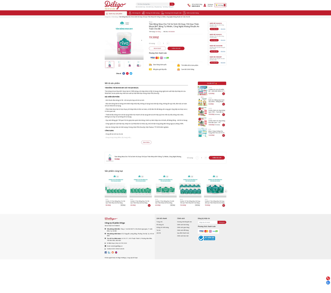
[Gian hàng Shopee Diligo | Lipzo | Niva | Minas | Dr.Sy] (113, 252)
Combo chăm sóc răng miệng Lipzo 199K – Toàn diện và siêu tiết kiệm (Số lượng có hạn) (216, 112)
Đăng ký (222, 222)
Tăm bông (165, 7)
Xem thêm (146, 142)
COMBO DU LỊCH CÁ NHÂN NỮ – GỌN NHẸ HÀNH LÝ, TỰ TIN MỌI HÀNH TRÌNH (216, 91)
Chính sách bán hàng (183, 224)
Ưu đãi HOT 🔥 (212, 83)
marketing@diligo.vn (116, 246)
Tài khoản (210, 4)
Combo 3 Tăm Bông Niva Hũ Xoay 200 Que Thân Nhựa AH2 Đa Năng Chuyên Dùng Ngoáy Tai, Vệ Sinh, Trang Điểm (214, 203)
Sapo (136, 257)
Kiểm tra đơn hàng (193, 13)
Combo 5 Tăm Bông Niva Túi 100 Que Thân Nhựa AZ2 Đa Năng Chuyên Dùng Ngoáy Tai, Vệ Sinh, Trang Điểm (139, 203)
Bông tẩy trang (158, 7)
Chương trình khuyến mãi (173, 13)
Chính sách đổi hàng (183, 230)
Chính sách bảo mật (183, 236)
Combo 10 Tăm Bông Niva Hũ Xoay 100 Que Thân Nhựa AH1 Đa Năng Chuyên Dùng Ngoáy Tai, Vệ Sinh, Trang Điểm (190, 203)
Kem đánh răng (149, 7)
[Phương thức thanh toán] (159, 58)
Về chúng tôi (136, 13)
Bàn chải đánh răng (140, 7)
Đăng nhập (210, 6)
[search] (172, 4)
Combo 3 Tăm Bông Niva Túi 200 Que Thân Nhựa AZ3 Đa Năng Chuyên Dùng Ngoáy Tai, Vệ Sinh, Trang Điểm (164, 203)
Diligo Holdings (121, 257)
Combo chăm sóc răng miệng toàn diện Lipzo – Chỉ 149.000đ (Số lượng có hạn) (216, 122)
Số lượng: (152, 43)
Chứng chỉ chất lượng (152, 13)
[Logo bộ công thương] (206, 238)
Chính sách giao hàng (183, 227)
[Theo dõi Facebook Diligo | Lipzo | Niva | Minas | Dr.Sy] (106, 252)
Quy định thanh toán (183, 233)
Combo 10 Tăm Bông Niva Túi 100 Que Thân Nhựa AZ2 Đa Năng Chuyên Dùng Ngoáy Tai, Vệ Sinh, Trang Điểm (115, 203)
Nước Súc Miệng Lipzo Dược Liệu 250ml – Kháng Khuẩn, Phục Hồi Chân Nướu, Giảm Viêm (216, 102)
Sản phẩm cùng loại (114, 171)
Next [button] (142, 40)
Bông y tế (171, 7)
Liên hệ (158, 233)
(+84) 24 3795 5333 (121, 243)
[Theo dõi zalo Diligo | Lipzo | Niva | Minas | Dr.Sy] (109, 252)
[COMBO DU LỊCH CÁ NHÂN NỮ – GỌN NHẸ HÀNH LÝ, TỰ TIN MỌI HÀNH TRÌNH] (202, 90)
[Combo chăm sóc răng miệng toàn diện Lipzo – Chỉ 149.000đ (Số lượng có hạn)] (202, 122)
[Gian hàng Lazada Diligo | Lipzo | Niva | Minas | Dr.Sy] (116, 252)
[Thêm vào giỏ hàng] (223, 93)
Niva (150, 22)
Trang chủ (159, 222)
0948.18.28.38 (196, 6)
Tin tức (158, 230)
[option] (124, 40)
